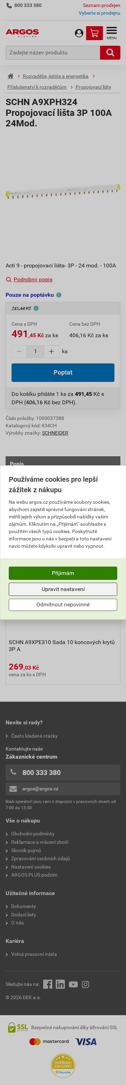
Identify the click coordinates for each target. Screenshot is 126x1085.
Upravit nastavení (63, 589)
